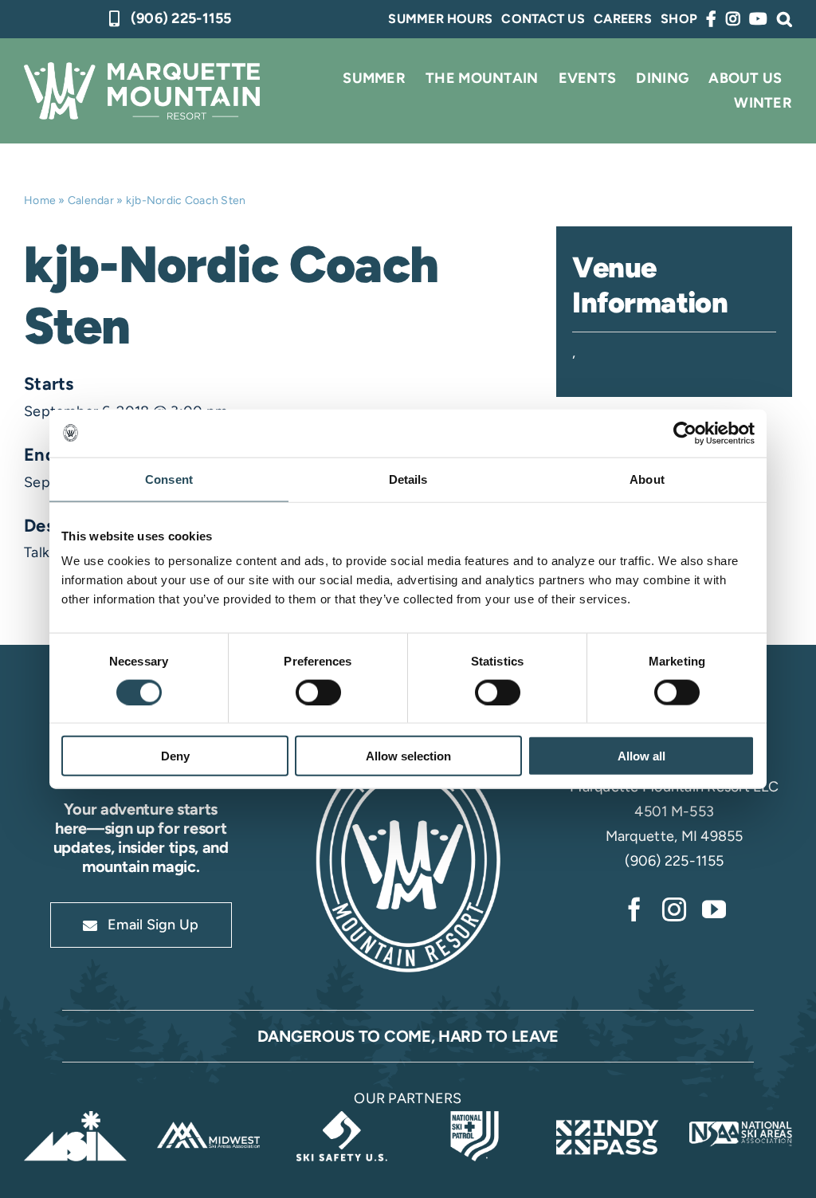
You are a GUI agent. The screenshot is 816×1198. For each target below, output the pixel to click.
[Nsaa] (740, 1118)
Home (40, 200)
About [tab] (647, 478)
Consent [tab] (169, 478)
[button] (784, 19)
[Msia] (75, 1118)
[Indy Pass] (607, 1118)
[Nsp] (474, 1118)
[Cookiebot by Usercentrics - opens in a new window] (685, 433)
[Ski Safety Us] (341, 1118)
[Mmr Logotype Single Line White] (142, 69)
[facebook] (634, 909)
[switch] (318, 692)
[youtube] (714, 909)
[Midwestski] (208, 1118)
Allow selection (408, 756)
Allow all (641, 756)
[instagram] (674, 909)
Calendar (91, 200)
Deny (175, 756)
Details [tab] (408, 478)
